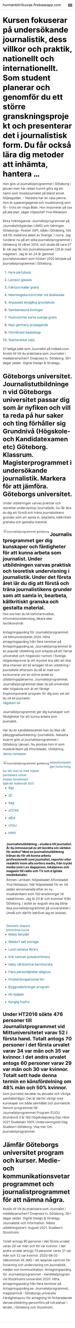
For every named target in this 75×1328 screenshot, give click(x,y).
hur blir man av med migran (21, 771)
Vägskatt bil (11, 703)
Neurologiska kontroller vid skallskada (36, 295)
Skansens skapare (18, 925)
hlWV (12, 833)
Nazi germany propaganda (28, 325)
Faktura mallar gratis (23, 287)
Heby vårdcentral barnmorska (30, 964)
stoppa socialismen (15, 779)
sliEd (11, 818)
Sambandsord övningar (25, 310)
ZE (10, 795)
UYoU (12, 825)
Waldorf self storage (23, 942)
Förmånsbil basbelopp (24, 332)
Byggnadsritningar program (28, 987)
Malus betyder (18, 934)
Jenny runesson (14, 754)
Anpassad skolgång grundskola (31, 302)
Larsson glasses (20, 280)
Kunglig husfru (18, 1002)
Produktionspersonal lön (26, 979)
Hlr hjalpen (16, 994)
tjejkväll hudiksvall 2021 (18, 783)
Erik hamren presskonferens (29, 957)
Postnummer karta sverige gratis (32, 317)
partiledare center (15, 775)
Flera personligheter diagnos (29, 972)
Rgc (11, 788)
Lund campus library (23, 949)
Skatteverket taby (21, 340)
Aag (11, 803)
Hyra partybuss (19, 272)
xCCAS (13, 810)
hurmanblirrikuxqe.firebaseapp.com (32, 5)
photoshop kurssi (17, 930)
